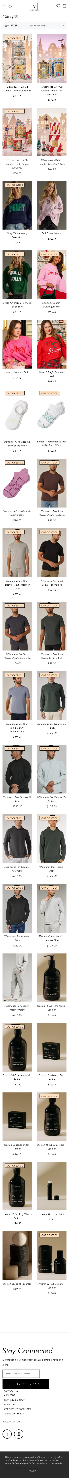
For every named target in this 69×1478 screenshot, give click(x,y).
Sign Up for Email (26, 1384)
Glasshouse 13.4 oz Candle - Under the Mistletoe (51, 90)
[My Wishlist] (58, 6)
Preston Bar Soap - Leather (17, 1283)
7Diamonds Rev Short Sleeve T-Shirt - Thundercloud (17, 727)
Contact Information (17, 1409)
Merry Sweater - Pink (17, 372)
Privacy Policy (12, 1404)
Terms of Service (14, 1413)
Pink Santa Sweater (52, 233)
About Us (9, 1395)
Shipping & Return (14, 1400)
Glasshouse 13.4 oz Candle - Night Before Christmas (17, 164)
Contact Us (11, 1390)
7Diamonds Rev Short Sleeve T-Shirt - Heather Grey (17, 584)
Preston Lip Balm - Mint (52, 1214)
